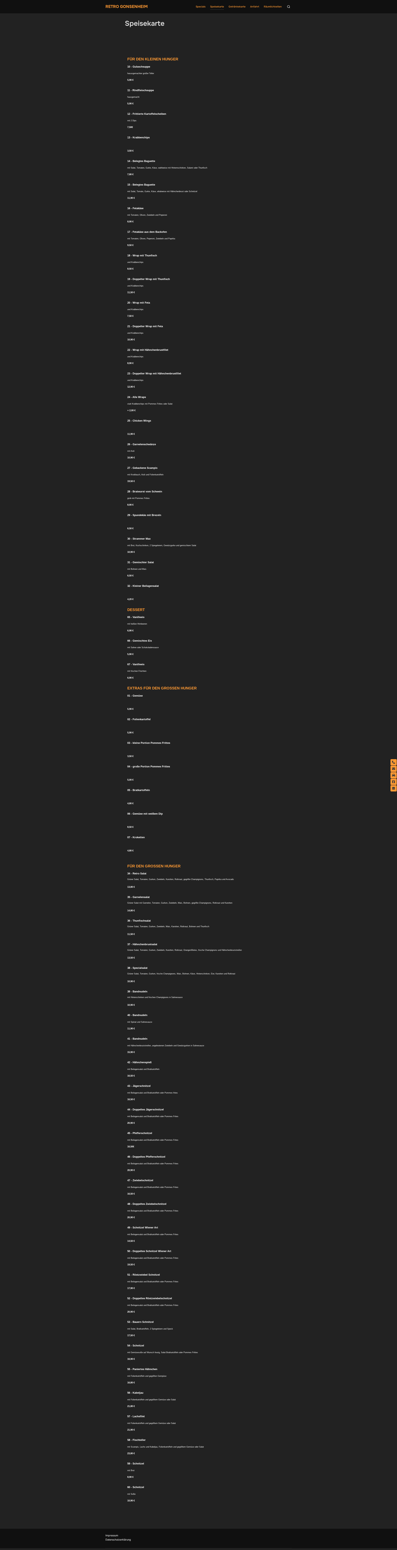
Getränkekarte (237, 6)
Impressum (111, 1535)
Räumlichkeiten (273, 6)
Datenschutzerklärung (118, 1539)
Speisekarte (217, 6)
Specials (200, 6)
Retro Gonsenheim (126, 6)
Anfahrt (254, 6)
